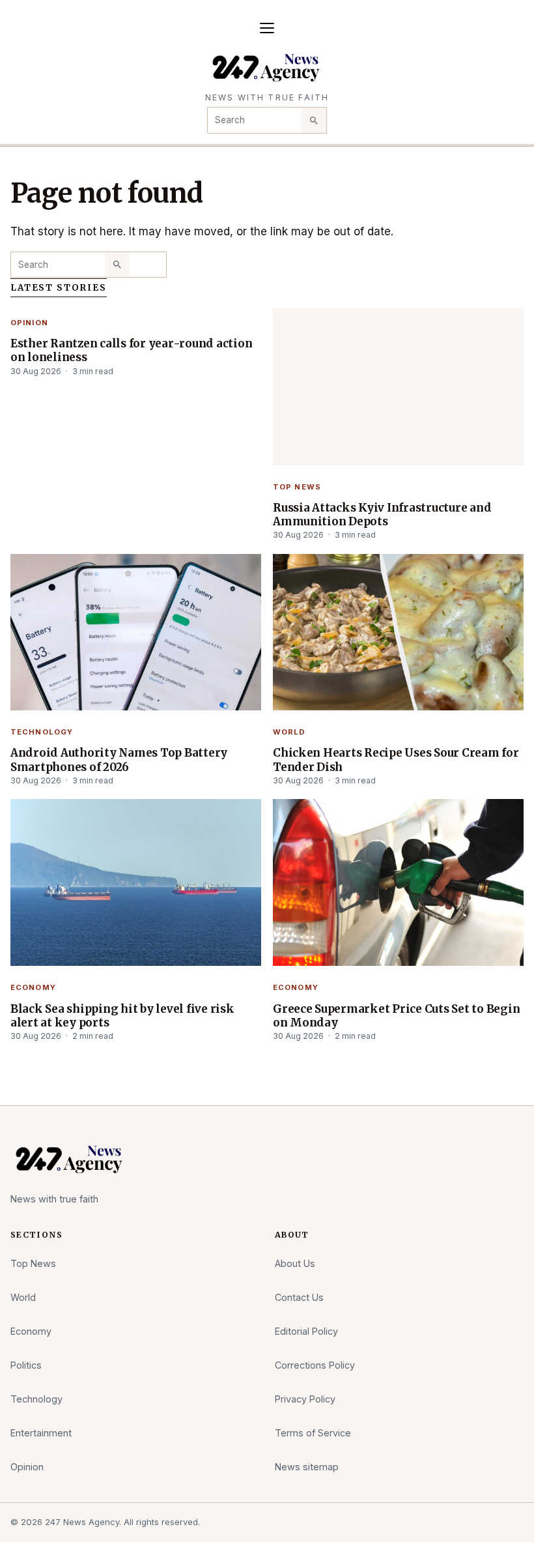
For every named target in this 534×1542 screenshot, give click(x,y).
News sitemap (307, 1466)
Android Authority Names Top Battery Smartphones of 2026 (118, 760)
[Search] (314, 120)
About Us (295, 1263)
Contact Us (299, 1297)
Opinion (29, 322)
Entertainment (41, 1432)
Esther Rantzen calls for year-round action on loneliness (131, 350)
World (289, 731)
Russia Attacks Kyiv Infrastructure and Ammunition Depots (382, 515)
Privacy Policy (305, 1398)
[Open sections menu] (267, 28)
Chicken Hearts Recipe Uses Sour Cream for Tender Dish (396, 760)
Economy (33, 987)
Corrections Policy (315, 1365)
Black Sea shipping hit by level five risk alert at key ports (122, 1016)
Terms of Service (313, 1432)
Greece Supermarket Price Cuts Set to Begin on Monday (396, 1016)
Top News (297, 486)
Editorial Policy (306, 1331)
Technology (41, 731)
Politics (26, 1365)
